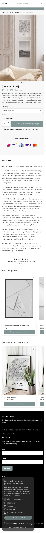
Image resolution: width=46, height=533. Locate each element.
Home (3, 12)
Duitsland (18, 12)
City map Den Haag (10, 397)
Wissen (4, 114)
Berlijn (23, 263)
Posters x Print (22, 4)
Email (4, 458)
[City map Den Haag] (19, 370)
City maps (10, 12)
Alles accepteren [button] (18, 518)
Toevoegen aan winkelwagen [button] (19, 332)
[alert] (18, 504)
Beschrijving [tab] (6, 160)
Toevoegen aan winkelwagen (27, 124)
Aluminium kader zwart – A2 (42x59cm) (17, 325)
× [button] (32, 479)
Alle (19, 261)
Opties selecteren (19, 404)
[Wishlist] (33, 277)
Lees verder (16, 495)
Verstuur (7, 468)
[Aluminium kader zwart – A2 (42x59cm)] (19, 298)
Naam (5, 449)
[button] (41, 3)
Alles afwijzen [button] (18, 523)
